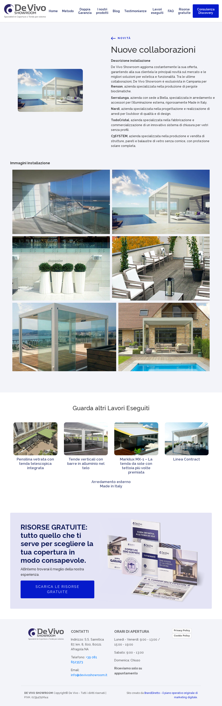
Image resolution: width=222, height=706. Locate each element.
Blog (116, 11)
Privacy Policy (182, 630)
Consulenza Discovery (206, 11)
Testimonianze (135, 11)
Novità (124, 38)
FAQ (171, 11)
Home (53, 11)
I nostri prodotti (102, 11)
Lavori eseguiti (157, 11)
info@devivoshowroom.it (89, 675)
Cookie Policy (182, 635)
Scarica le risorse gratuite (57, 589)
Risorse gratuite (184, 11)
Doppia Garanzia (85, 11)
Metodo (68, 11)
